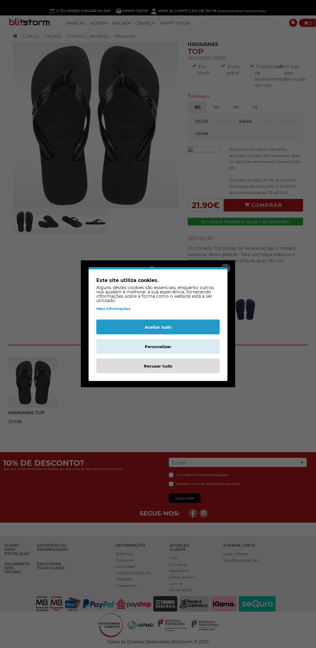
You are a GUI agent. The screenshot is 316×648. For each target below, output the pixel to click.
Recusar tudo (158, 366)
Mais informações (113, 308)
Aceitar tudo (158, 327)
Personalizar (158, 346)
